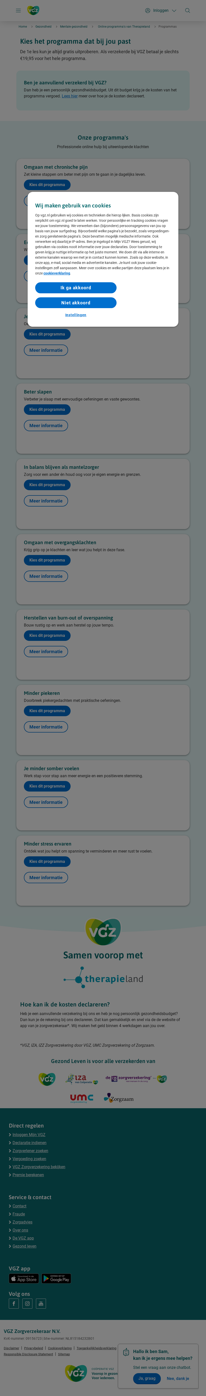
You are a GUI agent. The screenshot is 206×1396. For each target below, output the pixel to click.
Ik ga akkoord (76, 288)
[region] (103, 259)
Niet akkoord (75, 302)
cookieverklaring (56, 273)
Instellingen (75, 315)
